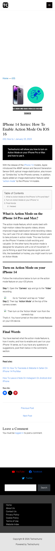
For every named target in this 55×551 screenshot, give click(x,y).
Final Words (11, 203)
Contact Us (11, 511)
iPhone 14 (28, 165)
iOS (13, 78)
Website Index (12, 524)
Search (27, 482)
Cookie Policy (12, 518)
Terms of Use (12, 521)
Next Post (27, 416)
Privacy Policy (12, 514)
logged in (19, 433)
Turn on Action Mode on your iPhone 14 (22, 200)
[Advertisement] (27, 39)
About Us (10, 508)
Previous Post (27, 408)
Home (5, 78)
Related (13, 206)
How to (10, 139)
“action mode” (9, 181)
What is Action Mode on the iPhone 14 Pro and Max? (27, 197)
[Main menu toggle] (49, 5)
